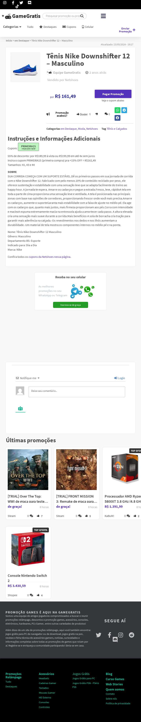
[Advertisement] (29, 335)
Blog (109, 674)
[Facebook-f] (109, 635)
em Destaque (22, 40)
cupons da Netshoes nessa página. (50, 257)
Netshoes (92, 128)
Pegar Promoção (113, 94)
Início (9, 40)
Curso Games (115, 679)
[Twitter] (98, 635)
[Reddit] (131, 635)
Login (121, 378)
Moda (81, 128)
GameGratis (26, 15)
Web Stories (114, 684)
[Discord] (115, 639)
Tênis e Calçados (117, 128)
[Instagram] (120, 635)
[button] (103, 16)
